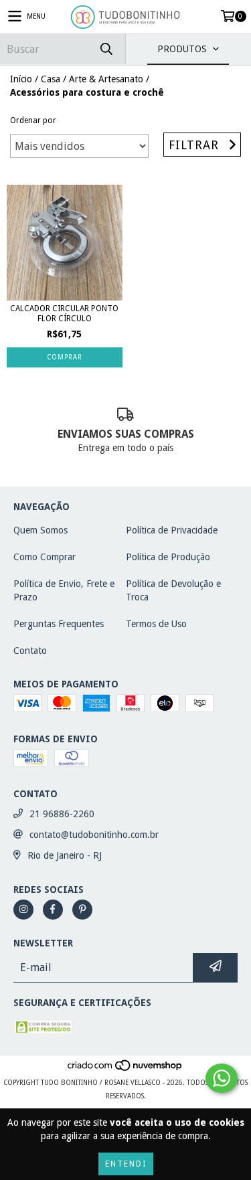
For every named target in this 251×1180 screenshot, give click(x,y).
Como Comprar (44, 557)
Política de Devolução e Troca (173, 590)
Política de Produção (168, 557)
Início (21, 79)
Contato (30, 650)
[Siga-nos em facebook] (53, 910)
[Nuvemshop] (125, 1069)
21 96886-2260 (61, 814)
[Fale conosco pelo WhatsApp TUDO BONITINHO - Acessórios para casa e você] (221, 1078)
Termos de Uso (156, 623)
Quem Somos (40, 530)
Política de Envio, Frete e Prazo (63, 590)
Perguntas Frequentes (58, 623)
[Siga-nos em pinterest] (82, 910)
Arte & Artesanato (106, 79)
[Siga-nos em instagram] (23, 910)
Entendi (126, 1164)
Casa (50, 79)
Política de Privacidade (172, 530)
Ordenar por (33, 120)
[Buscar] (105, 49)
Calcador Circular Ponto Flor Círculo (64, 313)
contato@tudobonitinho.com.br (94, 834)
